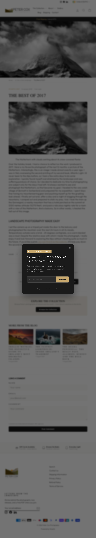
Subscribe (62, 279)
